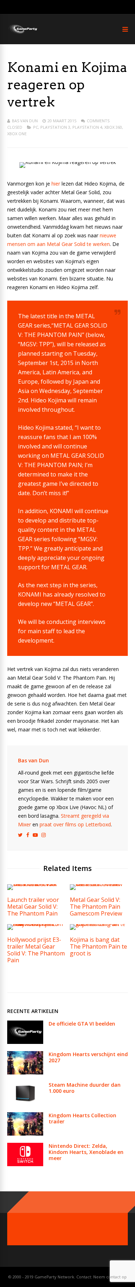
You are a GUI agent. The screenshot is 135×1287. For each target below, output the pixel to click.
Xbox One (17, 133)
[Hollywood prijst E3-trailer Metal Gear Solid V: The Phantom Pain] (36, 924)
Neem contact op (110, 1276)
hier (55, 183)
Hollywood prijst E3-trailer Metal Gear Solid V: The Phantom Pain (36, 950)
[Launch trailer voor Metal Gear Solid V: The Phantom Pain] (36, 884)
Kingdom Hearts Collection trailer (82, 1118)
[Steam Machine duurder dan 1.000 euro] (25, 1103)
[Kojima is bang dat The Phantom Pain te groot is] (99, 924)
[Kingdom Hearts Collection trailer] (25, 1133)
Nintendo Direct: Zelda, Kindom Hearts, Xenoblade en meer (86, 1152)
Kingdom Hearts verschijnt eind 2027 (88, 1057)
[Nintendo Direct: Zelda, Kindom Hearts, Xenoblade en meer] (25, 1164)
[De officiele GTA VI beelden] (25, 1042)
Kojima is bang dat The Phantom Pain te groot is (98, 946)
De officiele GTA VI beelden (82, 1023)
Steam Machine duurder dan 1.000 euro (85, 1087)
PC (35, 127)
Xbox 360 (113, 127)
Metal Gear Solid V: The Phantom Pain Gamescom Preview (96, 906)
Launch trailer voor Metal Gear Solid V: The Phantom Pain (33, 906)
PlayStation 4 (87, 127)
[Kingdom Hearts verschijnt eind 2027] (25, 1072)
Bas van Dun (25, 120)
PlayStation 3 (55, 127)
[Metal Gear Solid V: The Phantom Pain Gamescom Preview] (99, 884)
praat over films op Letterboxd (75, 824)
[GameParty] (22, 33)
